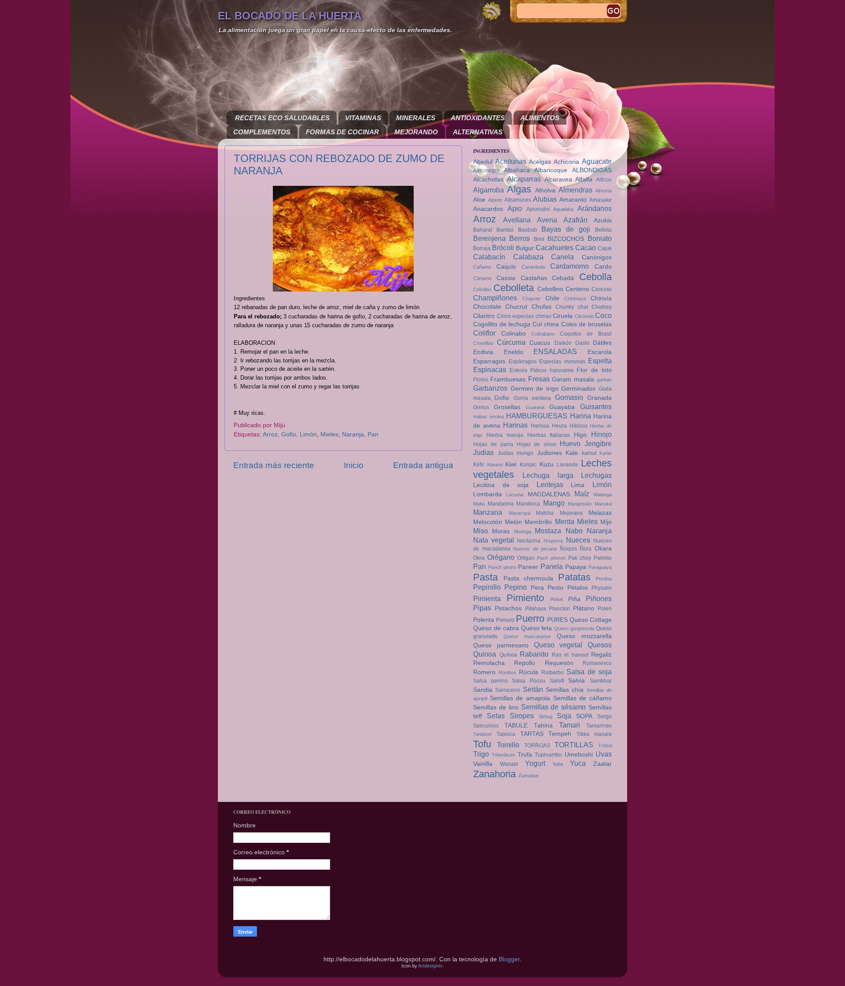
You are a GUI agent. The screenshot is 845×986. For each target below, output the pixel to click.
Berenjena (489, 238)
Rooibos (507, 672)
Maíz (581, 494)
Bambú (505, 230)
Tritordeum (503, 754)
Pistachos (508, 608)
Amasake (600, 200)
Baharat (482, 230)
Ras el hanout (570, 655)
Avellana (517, 220)
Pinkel (556, 599)
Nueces (578, 540)
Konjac (528, 465)
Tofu (482, 744)
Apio (514, 208)
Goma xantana (532, 398)
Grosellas (507, 407)
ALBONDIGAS (592, 170)
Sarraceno (507, 690)
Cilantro (484, 316)
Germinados (578, 388)
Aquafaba (563, 209)
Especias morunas (562, 361)
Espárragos (522, 361)
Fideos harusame (552, 370)
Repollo (524, 663)
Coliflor (484, 333)
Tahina (543, 725)
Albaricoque (550, 170)
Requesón (559, 663)
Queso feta (536, 628)
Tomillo (508, 745)
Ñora (586, 549)
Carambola (533, 267)
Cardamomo (569, 266)
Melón (513, 522)
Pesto (555, 587)
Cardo (603, 266)
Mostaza (548, 531)
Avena (547, 220)
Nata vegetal (493, 540)
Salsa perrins (490, 681)
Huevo (570, 443)
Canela (562, 257)
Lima (577, 485)
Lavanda (567, 465)
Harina (580, 416)
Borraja (482, 248)
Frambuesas (507, 379)
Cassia (505, 278)
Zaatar (602, 764)
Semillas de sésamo (553, 707)
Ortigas (525, 558)
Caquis (506, 266)
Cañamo (482, 267)
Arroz (270, 434)
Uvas (603, 754)
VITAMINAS (363, 118)
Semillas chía (565, 690)
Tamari (569, 725)
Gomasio (569, 397)
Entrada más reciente (273, 465)
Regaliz (601, 654)
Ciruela (563, 316)
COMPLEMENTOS (261, 132)
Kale (572, 453)
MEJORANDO (416, 132)
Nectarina (528, 541)
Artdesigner (430, 965)
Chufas (541, 306)
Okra (479, 558)
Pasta (485, 577)
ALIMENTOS (539, 118)
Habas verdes (488, 416)
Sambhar (601, 681)
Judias (483, 452)
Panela (551, 566)
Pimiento (525, 597)
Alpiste (495, 200)
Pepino (515, 587)
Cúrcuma (511, 342)
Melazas (600, 513)
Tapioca (505, 734)
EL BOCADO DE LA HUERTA (289, 16)
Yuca (578, 763)
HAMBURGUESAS (536, 416)
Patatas (574, 577)
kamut (589, 453)
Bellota (603, 230)
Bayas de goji (565, 229)
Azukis (603, 220)
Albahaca (517, 170)
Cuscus (539, 343)
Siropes (522, 716)
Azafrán (575, 220)
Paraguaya (600, 567)
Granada (599, 398)
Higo (580, 435)
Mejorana (571, 513)
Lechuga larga (547, 475)
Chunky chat (571, 307)
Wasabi (509, 764)
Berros (519, 238)
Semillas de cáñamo (582, 698)
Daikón (563, 343)
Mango (554, 503)
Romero (484, 672)
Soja (564, 716)
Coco (603, 315)
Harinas (515, 425)
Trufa (525, 754)
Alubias (545, 199)
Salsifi (557, 681)
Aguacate (597, 161)
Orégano (500, 557)
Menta (564, 521)
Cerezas (602, 289)
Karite (605, 453)
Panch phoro (502, 567)
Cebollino (550, 289)
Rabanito (534, 654)
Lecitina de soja (501, 485)
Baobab (527, 230)
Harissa (540, 426)
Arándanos (594, 208)
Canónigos (597, 257)
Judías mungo (516, 453)
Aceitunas (510, 161)
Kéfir (478, 465)
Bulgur (525, 248)
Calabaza (528, 257)
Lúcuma (514, 494)
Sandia (482, 690)
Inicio (354, 465)
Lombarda (487, 494)
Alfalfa (583, 179)
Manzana (487, 512)
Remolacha (489, 663)
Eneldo (513, 352)
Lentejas (549, 484)
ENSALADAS (555, 351)
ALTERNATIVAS (478, 132)
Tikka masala (594, 734)
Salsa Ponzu (528, 681)
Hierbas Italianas (548, 435)
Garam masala (573, 379)
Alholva (545, 190)
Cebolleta (513, 287)
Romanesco (597, 663)
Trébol (605, 745)
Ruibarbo (552, 672)
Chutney (602, 307)
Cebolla (595, 276)
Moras (501, 531)
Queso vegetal (558, 645)
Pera (537, 587)
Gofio (288, 434)
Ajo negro (486, 170)
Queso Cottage (590, 620)
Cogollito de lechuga (501, 324)
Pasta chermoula (528, 578)
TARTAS (532, 734)
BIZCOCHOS (565, 239)
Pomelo (505, 620)
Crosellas (483, 343)
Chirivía (601, 298)
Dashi (582, 343)
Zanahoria (494, 773)
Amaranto (573, 199)
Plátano (583, 608)
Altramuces (517, 200)
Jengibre (598, 443)
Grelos (481, 407)
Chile (552, 298)
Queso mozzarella (584, 636)
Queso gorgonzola (574, 628)
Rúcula (528, 672)
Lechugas (596, 475)
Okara (603, 548)
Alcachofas (488, 179)
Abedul (482, 162)
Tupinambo (548, 755)
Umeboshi (579, 754)
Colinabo (513, 333)
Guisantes (596, 406)
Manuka (603, 503)
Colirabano (543, 333)
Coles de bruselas (586, 324)
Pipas (482, 608)
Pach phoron (551, 558)
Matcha (545, 513)
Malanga (603, 494)
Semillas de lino (495, 707)
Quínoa (508, 655)
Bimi (539, 239)
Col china (546, 324)
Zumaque (528, 775)
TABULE (516, 725)
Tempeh (559, 734)
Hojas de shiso (537, 444)
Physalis (602, 588)
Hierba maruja (504, 435)
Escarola (600, 352)
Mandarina (501, 504)
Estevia (518, 370)
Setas (496, 716)
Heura (559, 426)
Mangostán (580, 503)
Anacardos (488, 209)
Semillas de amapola (520, 698)
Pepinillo (487, 587)
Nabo (574, 531)
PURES (557, 620)
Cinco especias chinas (524, 316)
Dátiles (602, 343)
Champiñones (495, 298)
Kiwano (495, 464)
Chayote (531, 298)
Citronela (584, 316)
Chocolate (487, 306)
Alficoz (604, 180)
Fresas (539, 379)
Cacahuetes (554, 247)
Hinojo (601, 434)
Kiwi (510, 464)
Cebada (563, 278)
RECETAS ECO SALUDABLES (282, 118)
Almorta (603, 190)
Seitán (533, 689)
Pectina (604, 578)
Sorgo (604, 716)
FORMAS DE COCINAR (342, 132)
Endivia (483, 352)
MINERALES (415, 118)
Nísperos (553, 540)
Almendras (575, 190)
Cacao (585, 247)
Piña (574, 599)
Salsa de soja (589, 672)
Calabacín (489, 257)
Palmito (603, 558)
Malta (479, 503)
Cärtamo (482, 278)
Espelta (600, 361)
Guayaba (562, 407)
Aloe (479, 199)
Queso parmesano (501, 645)
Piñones (599, 598)
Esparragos (489, 361)
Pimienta (487, 598)
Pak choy (580, 558)
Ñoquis (568, 549)
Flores (480, 380)
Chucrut (516, 306)
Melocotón (487, 522)
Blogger (509, 959)
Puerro (530, 618)
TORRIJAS (537, 745)
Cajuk (605, 248)
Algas (519, 189)
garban (604, 379)
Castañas (534, 278)
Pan (372, 434)
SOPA (584, 716)
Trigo (481, 754)
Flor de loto (594, 370)
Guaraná (534, 407)
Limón (308, 434)
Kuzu (547, 464)
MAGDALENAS (549, 494)
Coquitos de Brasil (586, 334)
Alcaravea (558, 179)
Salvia (576, 680)
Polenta (483, 620)
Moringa (522, 531)
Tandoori (482, 734)
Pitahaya (535, 609)
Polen (605, 609)
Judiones (549, 453)
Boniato (600, 238)
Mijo (606, 522)
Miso (480, 531)
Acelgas (540, 162)
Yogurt (535, 763)
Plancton (559, 609)
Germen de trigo (534, 388)
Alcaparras (524, 179)
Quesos (600, 645)
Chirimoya (575, 298)
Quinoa (484, 654)
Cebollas (482, 289)
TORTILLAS (574, 745)
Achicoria (566, 162)
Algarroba (488, 190)
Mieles (329, 434)
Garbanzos (490, 388)
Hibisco (578, 426)
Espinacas (489, 369)
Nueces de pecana (535, 548)
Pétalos (577, 587)
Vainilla (482, 764)
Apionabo (538, 209)
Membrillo (538, 522)
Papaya (575, 567)
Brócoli (503, 247)
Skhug (545, 716)
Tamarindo (599, 726)
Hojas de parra (493, 444)
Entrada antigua (423, 465)
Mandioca (528, 504)
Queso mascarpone (527, 636)
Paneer (528, 567)
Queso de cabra (496, 628)
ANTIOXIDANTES (478, 118)
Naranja (353, 434)
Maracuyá (519, 513)
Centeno (577, 289)
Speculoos (486, 726)
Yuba (557, 764)
